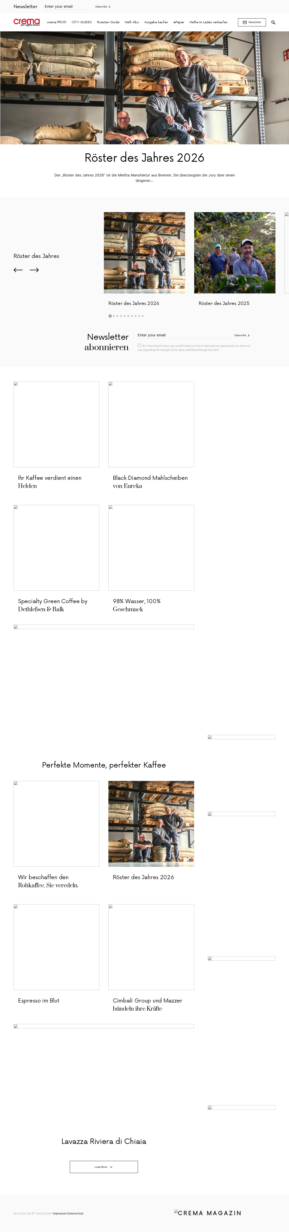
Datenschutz (75, 1213)
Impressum (60, 1213)
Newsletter (255, 22)
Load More (101, 1167)
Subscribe (101, 6)
